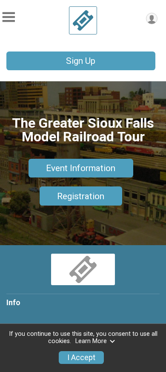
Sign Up (80, 61)
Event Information (80, 168)
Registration (80, 196)
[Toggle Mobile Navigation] (8, 17)
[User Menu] (151, 18)
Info (13, 302)
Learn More (91, 341)
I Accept (81, 357)
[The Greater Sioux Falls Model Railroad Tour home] (83, 20)
